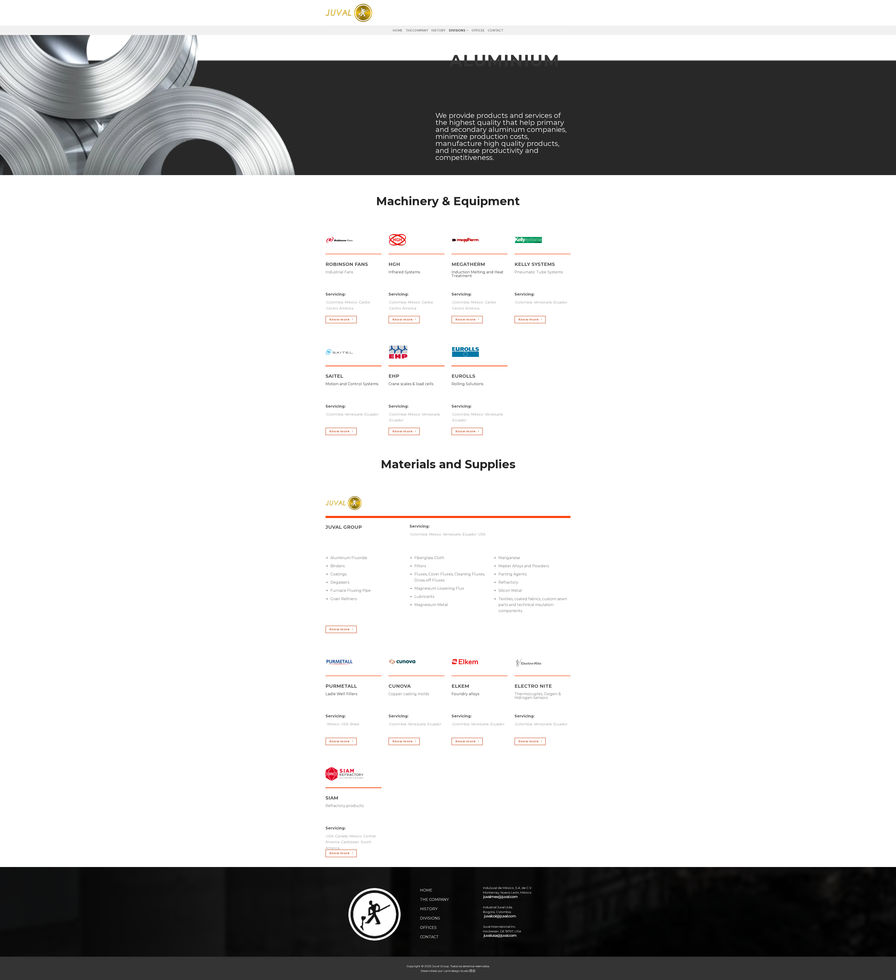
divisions (457, 30)
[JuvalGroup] (349, 13)
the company (417, 30)
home (397, 30)
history (438, 30)
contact (495, 30)
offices (478, 30)
